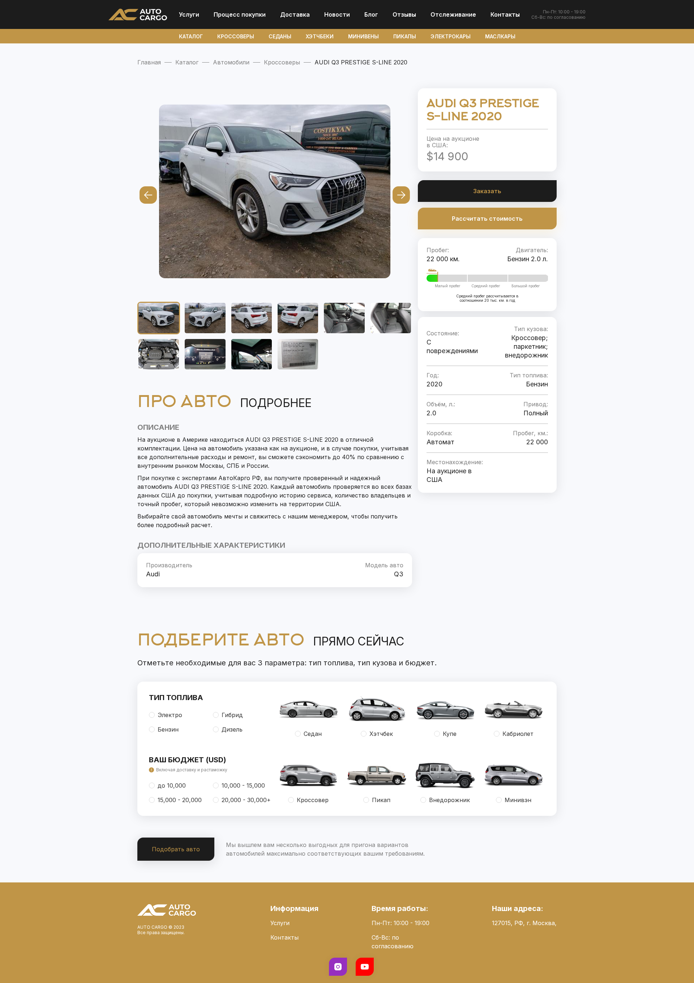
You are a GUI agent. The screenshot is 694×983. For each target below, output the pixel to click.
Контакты (505, 14)
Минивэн (518, 800)
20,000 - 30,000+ (246, 800)
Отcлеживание (453, 14)
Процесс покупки (240, 14)
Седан (313, 733)
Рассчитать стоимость (487, 218)
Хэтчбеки (320, 36)
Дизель (232, 729)
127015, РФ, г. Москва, (524, 923)
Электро (170, 715)
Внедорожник (449, 800)
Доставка (295, 14)
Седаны (280, 36)
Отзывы (404, 14)
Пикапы (404, 36)
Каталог (191, 36)
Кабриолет (518, 733)
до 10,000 (172, 785)
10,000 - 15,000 (243, 785)
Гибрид (232, 715)
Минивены (363, 36)
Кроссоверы (235, 36)
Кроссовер (313, 800)
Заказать (487, 191)
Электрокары (450, 36)
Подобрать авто (176, 849)
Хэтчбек (381, 733)
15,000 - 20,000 (180, 800)
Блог (371, 14)
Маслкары (500, 36)
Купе (450, 733)
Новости (337, 14)
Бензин (168, 729)
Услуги (189, 14)
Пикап (381, 800)
